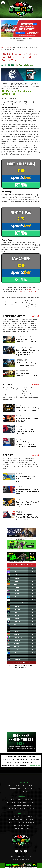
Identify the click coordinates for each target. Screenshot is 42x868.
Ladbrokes (17, 569)
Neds (15, 584)
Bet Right (16, 590)
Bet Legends (17, 609)
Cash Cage (17, 615)
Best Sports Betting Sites (26, 822)
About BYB (13, 817)
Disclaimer (29, 817)
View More (34, 316)
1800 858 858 (30, 289)
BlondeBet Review (16, 805)
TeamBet (16, 619)
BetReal (16, 581)
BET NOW (21, 185)
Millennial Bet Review (14, 808)
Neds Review (11, 802)
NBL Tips (24, 785)
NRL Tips (17, 785)
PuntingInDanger (26, 64)
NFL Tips (18, 791)
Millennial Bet (18, 637)
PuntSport (17, 606)
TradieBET (17, 575)
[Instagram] (25, 851)
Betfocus (16, 597)
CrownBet (17, 622)
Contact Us (21, 817)
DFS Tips (30, 788)
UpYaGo (16, 625)
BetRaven (16, 578)
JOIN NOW (32, 569)
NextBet (16, 628)
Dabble (16, 572)
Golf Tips (23, 788)
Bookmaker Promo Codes (21, 828)
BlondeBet (17, 594)
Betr (15, 653)
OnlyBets (16, 600)
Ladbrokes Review (15, 799)
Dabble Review (27, 799)
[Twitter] (21, 851)
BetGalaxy (17, 659)
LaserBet (16, 650)
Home (3, 47)
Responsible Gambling (16, 819)
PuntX (15, 612)
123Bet (16, 631)
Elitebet (16, 656)
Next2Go (16, 647)
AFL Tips (8, 47)
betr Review (31, 802)
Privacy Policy (28, 819)
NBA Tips (31, 785)
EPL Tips (24, 791)
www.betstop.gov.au (34, 765)
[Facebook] (16, 851)
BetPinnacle (17, 640)
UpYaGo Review (21, 802)
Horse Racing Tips (14, 788)
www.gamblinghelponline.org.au (28, 291)
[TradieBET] (21, 539)
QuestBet (16, 643)
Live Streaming (12, 822)
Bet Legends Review (28, 808)
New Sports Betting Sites (21, 825)
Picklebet (16, 587)
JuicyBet (16, 634)
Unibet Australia (19, 603)
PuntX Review (27, 805)
